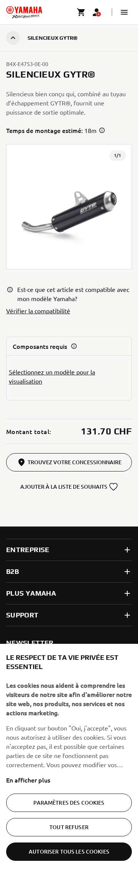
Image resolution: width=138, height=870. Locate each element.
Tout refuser (69, 827)
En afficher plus (28, 780)
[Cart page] (81, 12)
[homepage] (24, 12)
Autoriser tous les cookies (69, 851)
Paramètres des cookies (68, 802)
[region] (69, 757)
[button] (124, 12)
